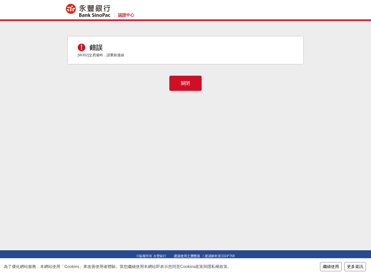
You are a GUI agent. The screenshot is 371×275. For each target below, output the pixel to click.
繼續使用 (331, 266)
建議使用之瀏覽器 (187, 256)
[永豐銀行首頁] (88, 10)
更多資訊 (355, 266)
